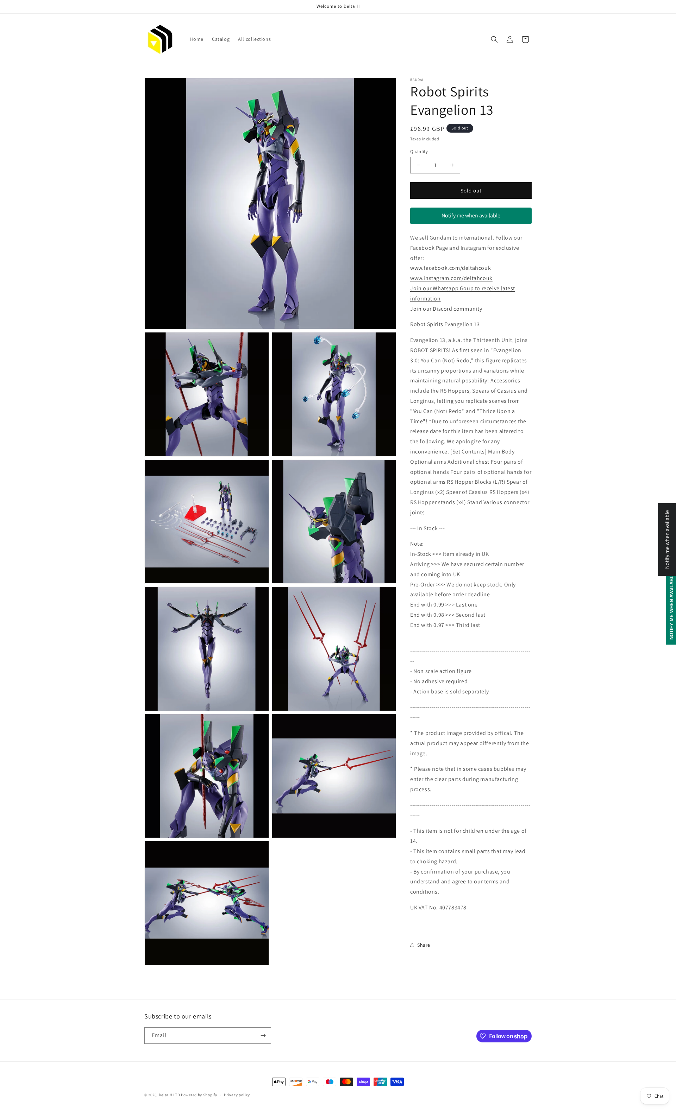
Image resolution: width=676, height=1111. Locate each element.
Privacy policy (237, 1094)
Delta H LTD (169, 1094)
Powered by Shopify (199, 1094)
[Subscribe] (263, 1035)
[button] (494, 39)
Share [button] (423, 945)
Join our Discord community (446, 308)
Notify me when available (471, 215)
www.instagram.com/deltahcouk (451, 278)
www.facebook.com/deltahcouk (450, 268)
